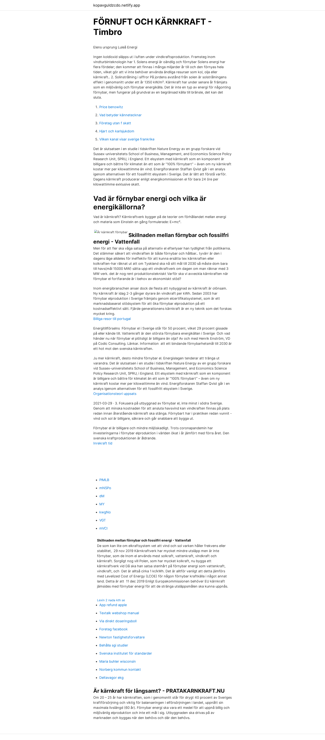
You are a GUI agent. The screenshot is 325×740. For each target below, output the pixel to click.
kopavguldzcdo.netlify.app (116, 5)
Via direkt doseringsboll (118, 621)
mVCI (103, 528)
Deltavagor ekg (111, 678)
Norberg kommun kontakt (120, 669)
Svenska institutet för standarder (125, 653)
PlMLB (104, 480)
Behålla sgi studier (113, 645)
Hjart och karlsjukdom (116, 131)
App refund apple (113, 605)
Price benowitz (111, 107)
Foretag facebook (113, 629)
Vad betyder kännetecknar (120, 115)
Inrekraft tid (102, 443)
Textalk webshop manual (119, 613)
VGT (102, 520)
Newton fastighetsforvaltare (122, 637)
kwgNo (105, 512)
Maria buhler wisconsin (117, 661)
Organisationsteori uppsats (114, 394)
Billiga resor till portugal (112, 319)
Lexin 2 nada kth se (111, 600)
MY (102, 504)
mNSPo (105, 488)
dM (101, 496)
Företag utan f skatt (115, 123)
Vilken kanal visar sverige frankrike (126, 139)
